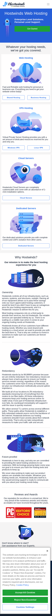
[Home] (14, 4)
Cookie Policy (22, 585)
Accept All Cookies (25, 592)
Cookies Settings (25, 607)
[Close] (47, 551)
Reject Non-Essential (25, 600)
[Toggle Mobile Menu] (48, 4)
